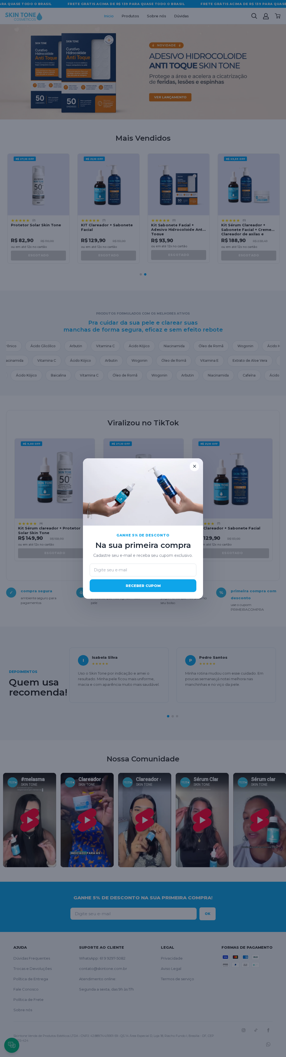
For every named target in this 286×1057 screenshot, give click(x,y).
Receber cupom (143, 585)
